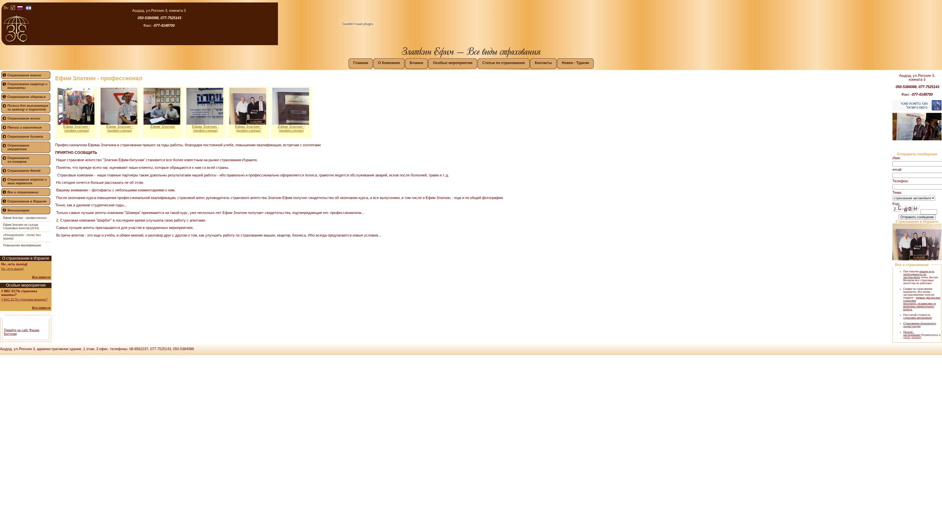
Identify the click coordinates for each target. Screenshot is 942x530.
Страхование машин (24, 75)
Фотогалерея (18, 210)
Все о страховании (23, 192)
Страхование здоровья (26, 97)
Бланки (416, 63)
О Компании (389, 63)
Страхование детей (23, 170)
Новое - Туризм (575, 63)
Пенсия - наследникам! (912, 333)
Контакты (543, 63)
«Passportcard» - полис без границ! (22, 236)
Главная (360, 63)
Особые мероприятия (452, 63)
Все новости (41, 277)
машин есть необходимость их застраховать (918, 274)
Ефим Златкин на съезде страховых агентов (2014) (21, 226)
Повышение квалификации (22, 245)
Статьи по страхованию (503, 63)
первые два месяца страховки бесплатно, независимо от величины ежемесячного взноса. (921, 303)
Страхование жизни (23, 118)
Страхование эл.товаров (18, 159)
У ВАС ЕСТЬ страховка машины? (24, 299)
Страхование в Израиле (26, 201)
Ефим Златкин (162, 127)
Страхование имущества (18, 147)
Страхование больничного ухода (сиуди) (919, 325)
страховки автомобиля (917, 317)
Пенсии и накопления (24, 127)
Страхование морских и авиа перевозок (27, 181)
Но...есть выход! (12, 269)
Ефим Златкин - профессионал (25, 218)
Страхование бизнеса (25, 136)
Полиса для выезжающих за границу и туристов (27, 107)
